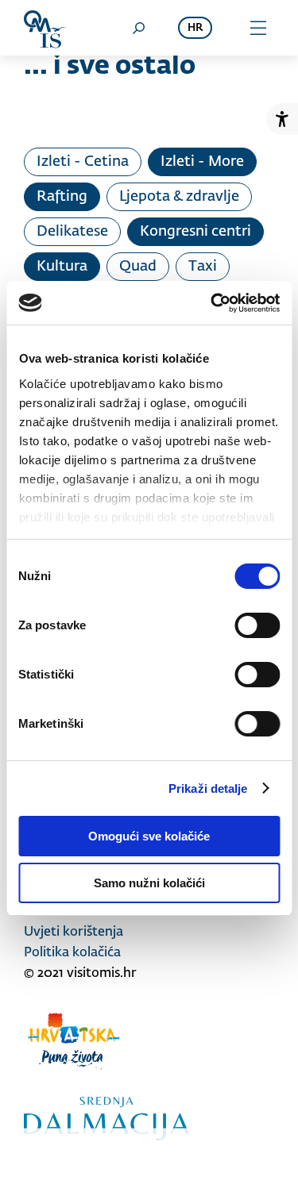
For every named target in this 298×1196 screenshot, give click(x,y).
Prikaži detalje (208, 788)
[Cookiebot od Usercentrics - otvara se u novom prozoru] (212, 303)
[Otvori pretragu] (138, 28)
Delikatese (72, 232)
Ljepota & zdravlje (179, 197)
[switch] (257, 625)
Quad (138, 267)
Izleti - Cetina (83, 162)
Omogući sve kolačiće (149, 836)
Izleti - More (202, 162)
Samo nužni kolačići (149, 883)
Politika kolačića (72, 953)
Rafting (62, 197)
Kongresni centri (195, 232)
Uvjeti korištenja (73, 932)
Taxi (202, 267)
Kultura (62, 267)
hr (195, 28)
